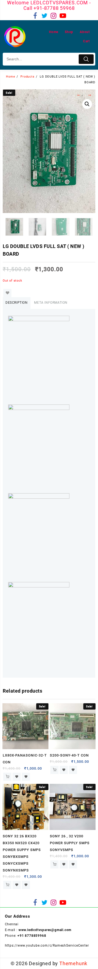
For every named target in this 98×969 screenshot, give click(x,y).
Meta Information (51, 303)
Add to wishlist (7, 293)
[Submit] (86, 59)
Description (16, 303)
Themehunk (73, 963)
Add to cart (7, 777)
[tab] (16, 303)
